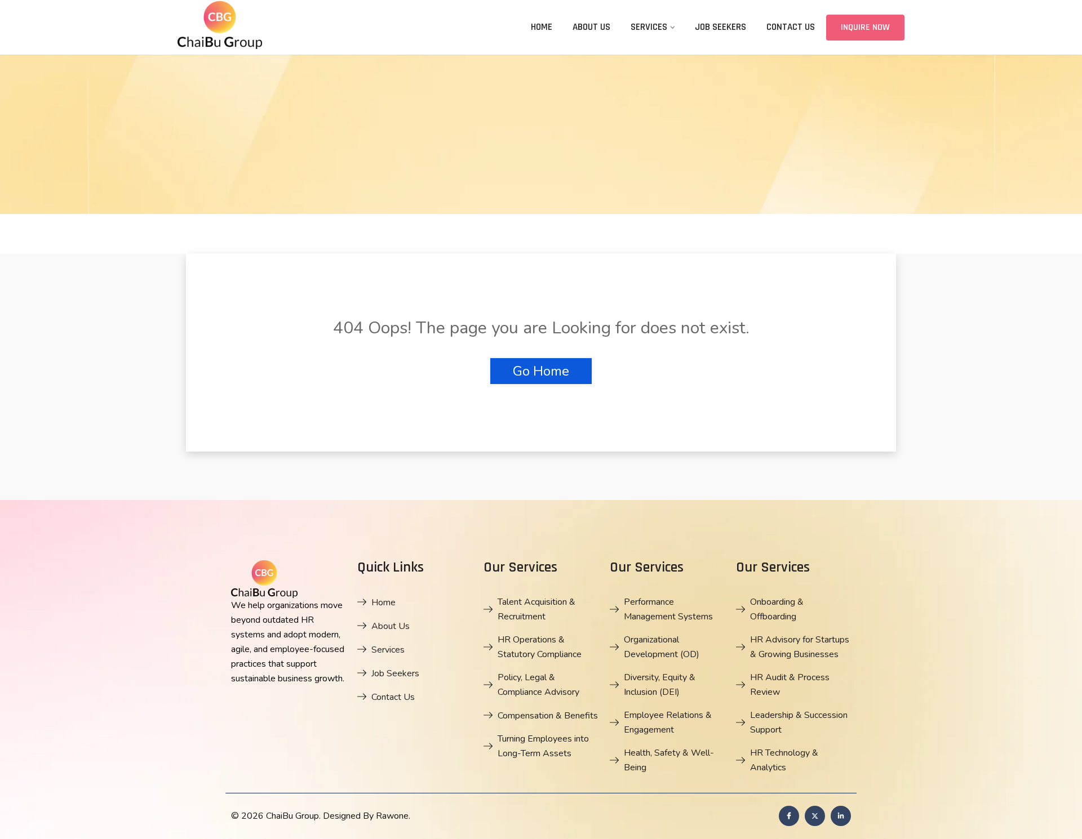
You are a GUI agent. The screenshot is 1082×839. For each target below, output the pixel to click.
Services (649, 27)
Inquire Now (865, 27)
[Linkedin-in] (841, 816)
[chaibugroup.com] (262, 26)
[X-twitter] (815, 816)
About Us (591, 27)
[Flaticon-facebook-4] (789, 816)
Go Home (541, 371)
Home (541, 27)
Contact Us (790, 27)
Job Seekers (720, 27)
